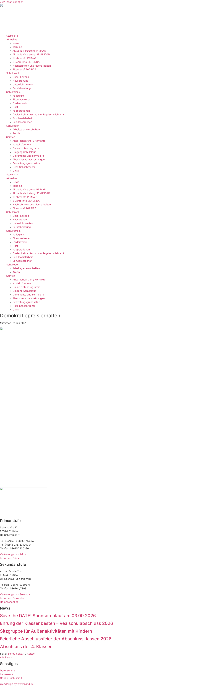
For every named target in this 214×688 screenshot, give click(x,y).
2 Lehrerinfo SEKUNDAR (27, 61)
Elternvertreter (21, 99)
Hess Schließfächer (24, 167)
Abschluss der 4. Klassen (26, 646)
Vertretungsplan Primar (13, 554)
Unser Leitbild (21, 76)
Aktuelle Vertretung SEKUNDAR (31, 54)
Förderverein (20, 103)
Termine (17, 46)
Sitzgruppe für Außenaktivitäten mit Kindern (46, 631)
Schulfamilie (13, 91)
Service (10, 137)
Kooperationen (21, 110)
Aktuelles (11, 39)
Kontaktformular (22, 144)
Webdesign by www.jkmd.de (17, 683)
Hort (15, 106)
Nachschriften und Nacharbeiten (32, 65)
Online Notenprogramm (26, 148)
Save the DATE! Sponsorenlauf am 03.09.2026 (48, 615)
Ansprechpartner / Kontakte (29, 140)
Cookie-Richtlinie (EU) (13, 678)
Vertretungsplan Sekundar (15, 594)
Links (16, 170)
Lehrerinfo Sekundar (12, 598)
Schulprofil (12, 73)
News (16, 43)
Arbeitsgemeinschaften (26, 129)
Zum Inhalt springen (11, 1)
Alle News (6, 657)
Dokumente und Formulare (28, 155)
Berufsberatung (22, 88)
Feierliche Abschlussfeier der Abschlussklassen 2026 (56, 638)
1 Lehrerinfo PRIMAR (25, 58)
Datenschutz (7, 670)
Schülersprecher (22, 121)
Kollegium (18, 95)
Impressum (6, 674)
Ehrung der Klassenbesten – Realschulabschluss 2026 (56, 623)
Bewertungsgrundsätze (26, 163)
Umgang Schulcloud (24, 152)
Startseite (12, 35)
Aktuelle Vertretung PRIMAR (29, 50)
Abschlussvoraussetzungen (29, 159)
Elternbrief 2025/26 (24, 69)
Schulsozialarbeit (23, 118)
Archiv (16, 133)
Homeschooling (9, 601)
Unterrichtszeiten (23, 84)
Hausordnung (20, 80)
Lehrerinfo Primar (10, 558)
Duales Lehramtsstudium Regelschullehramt (38, 114)
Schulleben (12, 125)
